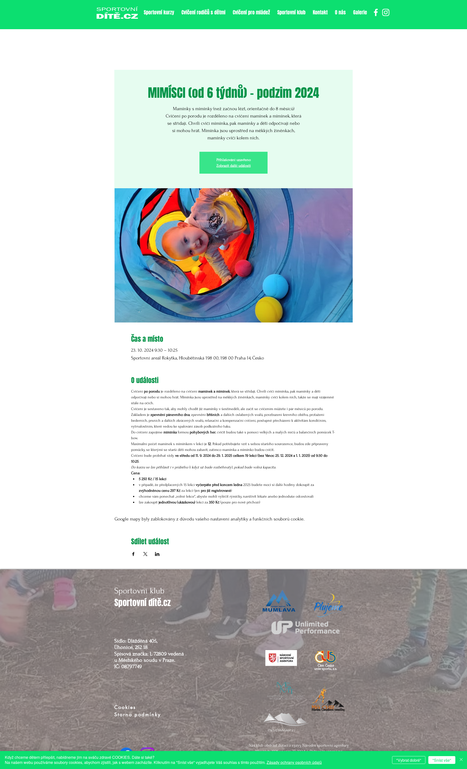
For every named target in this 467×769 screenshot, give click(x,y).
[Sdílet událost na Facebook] (133, 554)
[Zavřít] (461, 760)
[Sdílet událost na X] (145, 554)
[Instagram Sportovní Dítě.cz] (386, 12)
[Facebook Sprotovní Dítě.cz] (376, 12)
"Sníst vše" (441, 760)
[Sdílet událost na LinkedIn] (157, 554)
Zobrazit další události (233, 165)
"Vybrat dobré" (408, 760)
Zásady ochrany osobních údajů (294, 762)
